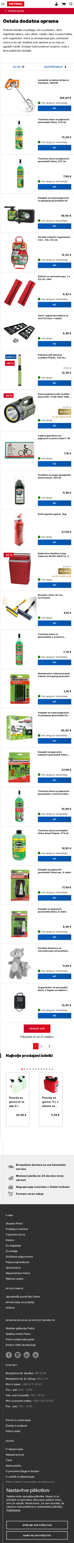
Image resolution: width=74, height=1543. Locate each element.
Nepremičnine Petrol (18, 1273)
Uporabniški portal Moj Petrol (23, 1296)
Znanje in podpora (16, 1425)
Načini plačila (13, 1465)
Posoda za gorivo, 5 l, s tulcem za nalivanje (50, 1102)
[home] (15, 4)
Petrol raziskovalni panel (20, 1339)
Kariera (10, 1240)
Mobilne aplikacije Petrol (20, 1328)
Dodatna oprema (16, 11)
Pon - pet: (12, 1389)
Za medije (12, 1251)
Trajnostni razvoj (15, 1234)
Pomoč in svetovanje (18, 1420)
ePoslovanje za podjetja (20, 1302)
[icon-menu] (2, 4)
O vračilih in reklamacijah (20, 1476)
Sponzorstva (13, 1267)
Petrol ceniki (13, 1431)
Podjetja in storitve (17, 1229)
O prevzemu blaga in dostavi (22, 1471)
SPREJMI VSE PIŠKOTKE (37, 1525)
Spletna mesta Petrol (18, 1333)
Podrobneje (13, 1510)
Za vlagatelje (13, 1245)
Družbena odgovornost (19, 1256)
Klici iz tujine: (13, 1384)
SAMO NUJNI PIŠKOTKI (37, 1535)
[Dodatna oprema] (6, 11)
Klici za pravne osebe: (19, 1400)
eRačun (10, 1307)
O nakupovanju (14, 1449)
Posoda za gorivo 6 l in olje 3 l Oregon (16, 1102)
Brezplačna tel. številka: (20, 1373)
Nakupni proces (15, 1454)
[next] (49, 1046)
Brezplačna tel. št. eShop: (21, 1378)
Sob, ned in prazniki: (17, 1395)
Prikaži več (37, 1028)
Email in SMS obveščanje (21, 1345)
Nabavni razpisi (14, 1278)
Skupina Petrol (14, 1223)
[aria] (18, 1084)
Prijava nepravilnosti (17, 1262)
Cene (9, 1460)
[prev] (28, 1046)
